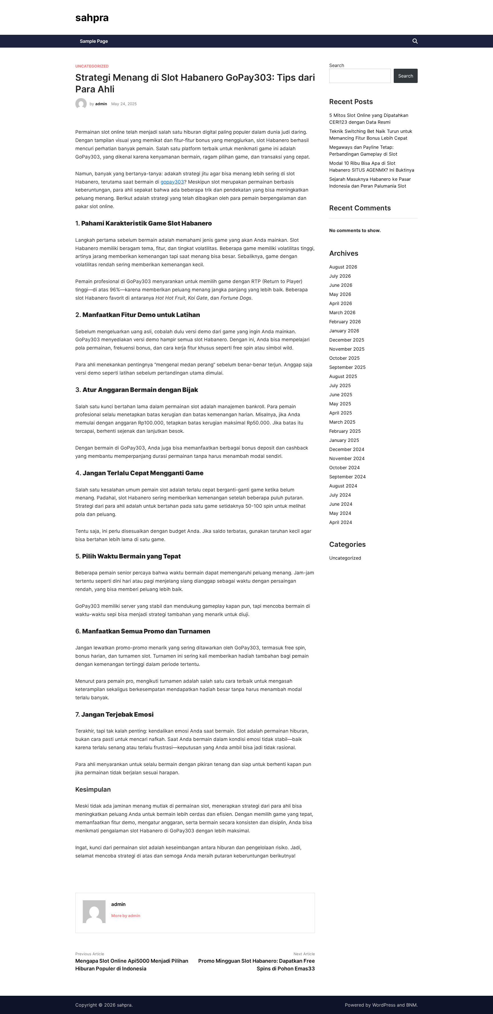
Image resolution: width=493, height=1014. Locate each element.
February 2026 (345, 321)
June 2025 (340, 394)
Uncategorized (92, 66)
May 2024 (340, 513)
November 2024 (347, 458)
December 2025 (346, 340)
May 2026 (340, 294)
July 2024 (340, 495)
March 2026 (342, 312)
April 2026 (340, 303)
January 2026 (344, 331)
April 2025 (340, 413)
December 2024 (346, 449)
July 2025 (340, 385)
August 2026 (343, 267)
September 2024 (347, 476)
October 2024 (344, 467)
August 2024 (343, 486)
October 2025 (344, 358)
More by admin (125, 915)
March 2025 (342, 422)
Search (336, 65)
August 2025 (343, 376)
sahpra (92, 17)
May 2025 (340, 404)
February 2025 (345, 431)
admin (101, 103)
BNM (411, 1005)
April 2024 (340, 522)
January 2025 (344, 440)
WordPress (383, 1005)
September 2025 (347, 367)
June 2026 (340, 285)
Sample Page (94, 41)
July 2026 (340, 276)
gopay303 (172, 182)
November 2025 (347, 349)
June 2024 (340, 504)
